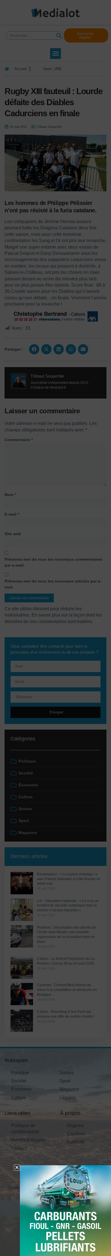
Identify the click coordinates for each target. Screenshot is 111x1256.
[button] (17, 1167)
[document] (55, 628)
